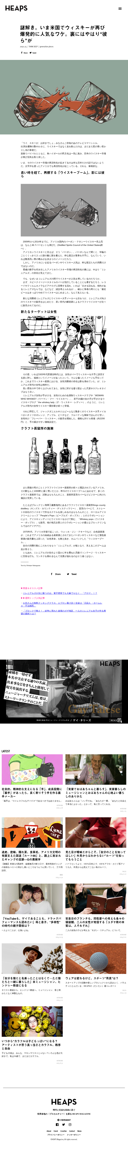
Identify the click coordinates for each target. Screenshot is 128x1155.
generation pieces (46, 46)
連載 (61, 875)
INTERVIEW (60, 805)
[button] (64, 1120)
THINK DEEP (33, 46)
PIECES (124, 871)
